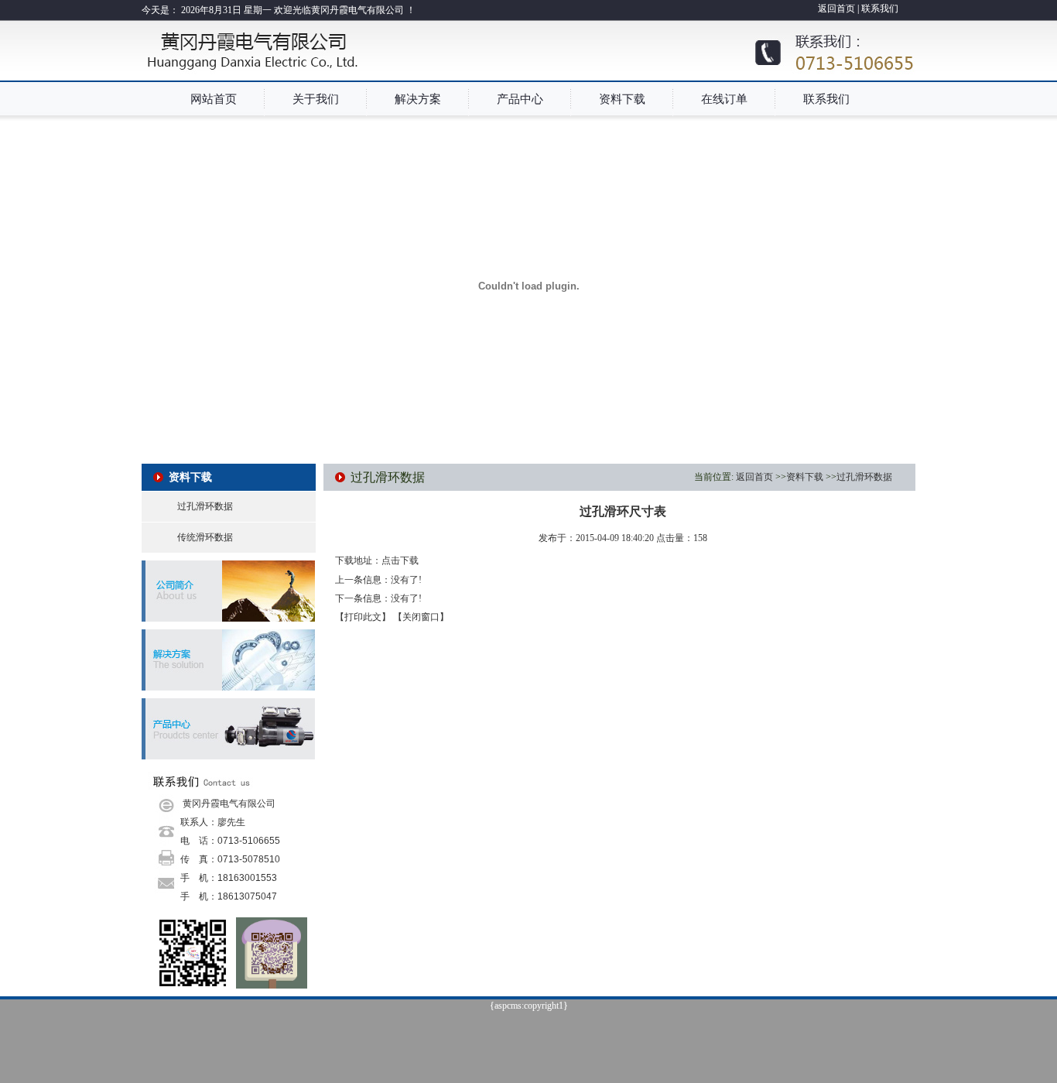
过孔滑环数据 (205, 506)
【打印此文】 (363, 617)
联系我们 (879, 8)
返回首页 (837, 8)
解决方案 (418, 99)
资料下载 (622, 99)
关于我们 (315, 99)
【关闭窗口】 (421, 617)
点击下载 (400, 560)
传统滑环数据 (205, 537)
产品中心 (520, 99)
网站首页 (213, 99)
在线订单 (724, 99)
